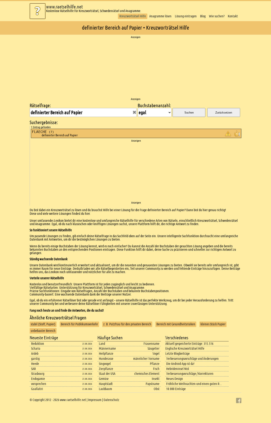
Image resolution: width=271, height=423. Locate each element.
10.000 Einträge (176, 389)
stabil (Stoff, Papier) (43, 324)
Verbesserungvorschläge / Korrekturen (189, 373)
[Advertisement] (135, 68)
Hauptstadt (106, 384)
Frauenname (151, 343)
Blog (203, 16)
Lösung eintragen (186, 16)
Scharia (35, 348)
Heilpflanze (106, 353)
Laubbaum (105, 389)
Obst (156, 389)
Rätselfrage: (40, 106)
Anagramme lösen (160, 16)
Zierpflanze (106, 369)
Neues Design (174, 378)
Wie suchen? (216, 16)
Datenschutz (111, 400)
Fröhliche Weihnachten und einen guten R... (194, 384)
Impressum (94, 400)
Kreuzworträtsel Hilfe (132, 16)
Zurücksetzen (223, 112)
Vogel (155, 353)
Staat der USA (107, 373)
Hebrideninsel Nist (177, 369)
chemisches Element (146, 373)
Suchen (189, 112)
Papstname (152, 384)
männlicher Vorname (146, 358)
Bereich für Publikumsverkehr (79, 324)
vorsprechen (38, 384)
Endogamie (38, 378)
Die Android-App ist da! (180, 363)
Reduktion (37, 343)
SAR (33, 369)
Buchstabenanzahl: (154, 106)
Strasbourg (37, 373)
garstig (35, 358)
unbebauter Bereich (43, 331)
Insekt (155, 378)
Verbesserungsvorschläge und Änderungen (192, 358)
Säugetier (153, 348)
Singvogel (105, 363)
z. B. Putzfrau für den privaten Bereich (127, 324)
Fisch (156, 369)
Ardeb (34, 353)
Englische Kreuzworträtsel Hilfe (184, 348)
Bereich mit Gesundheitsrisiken (175, 324)
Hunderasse (106, 358)
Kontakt (233, 16)
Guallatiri (37, 389)
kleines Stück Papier (212, 324)
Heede (35, 363)
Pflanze (154, 363)
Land (102, 343)
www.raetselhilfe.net (64, 7)
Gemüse (104, 378)
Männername (107, 348)
